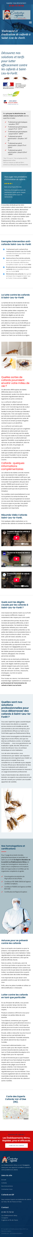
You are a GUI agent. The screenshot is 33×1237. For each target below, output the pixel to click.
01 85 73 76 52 (16, 5)
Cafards (4, 1183)
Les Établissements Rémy (15, 1229)
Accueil (3, 1180)
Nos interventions (7, 1186)
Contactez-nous (16, 1145)
